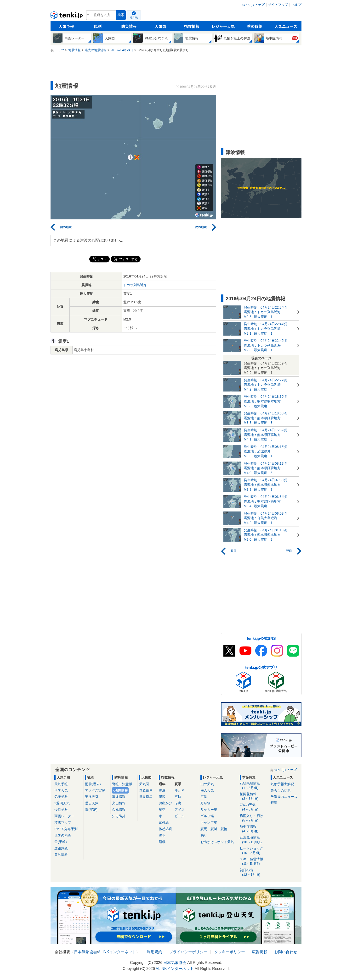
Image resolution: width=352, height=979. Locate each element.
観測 (98, 26)
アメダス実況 (95, 790)
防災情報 (129, 26)
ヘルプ (296, 4)
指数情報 (191, 26)
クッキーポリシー (229, 952)
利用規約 (154, 952)
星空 (162, 809)
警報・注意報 (122, 784)
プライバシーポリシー (188, 952)
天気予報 (66, 26)
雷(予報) (60, 842)
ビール (180, 816)
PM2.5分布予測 (66, 829)
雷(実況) (91, 809)
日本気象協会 (85, 952)
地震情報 (121, 790)
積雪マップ (62, 822)
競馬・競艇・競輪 (213, 829)
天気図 (160, 26)
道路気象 (61, 848)
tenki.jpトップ (253, 4)
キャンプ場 (208, 822)
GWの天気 (249, 807)
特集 (274, 802)
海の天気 (207, 790)
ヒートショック (251, 850)
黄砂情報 (61, 855)
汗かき (180, 790)
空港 (203, 797)
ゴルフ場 (207, 816)
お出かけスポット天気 (217, 842)
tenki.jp (67, 16)
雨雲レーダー (64, 816)
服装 (162, 797)
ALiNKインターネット (117, 952)
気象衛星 (146, 790)
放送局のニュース (284, 797)
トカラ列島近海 (135, 285)
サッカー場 (208, 809)
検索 (121, 15)
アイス (180, 809)
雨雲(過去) (93, 784)
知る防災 (118, 816)
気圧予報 (61, 797)
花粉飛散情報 (250, 785)
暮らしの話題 (281, 790)
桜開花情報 (249, 796)
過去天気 (91, 803)
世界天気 (61, 790)
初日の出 (250, 872)
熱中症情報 (249, 829)
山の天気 (207, 784)
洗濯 (162, 790)
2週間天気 (62, 803)
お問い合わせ (285, 952)
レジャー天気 (223, 26)
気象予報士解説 (282, 784)
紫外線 (164, 822)
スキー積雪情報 (251, 861)
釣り (203, 835)
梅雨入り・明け (251, 818)
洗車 (162, 835)
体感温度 (165, 829)
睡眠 (162, 842)
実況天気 (91, 797)
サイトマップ (278, 4)
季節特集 (254, 26)
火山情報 (118, 803)
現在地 (134, 17)
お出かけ (165, 803)
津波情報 (118, 797)
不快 (178, 797)
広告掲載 (259, 952)
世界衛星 (146, 797)
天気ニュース (285, 26)
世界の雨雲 (62, 835)
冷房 (178, 803)
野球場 (205, 803)
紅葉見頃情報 (251, 839)
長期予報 (61, 809)
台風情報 (118, 809)
